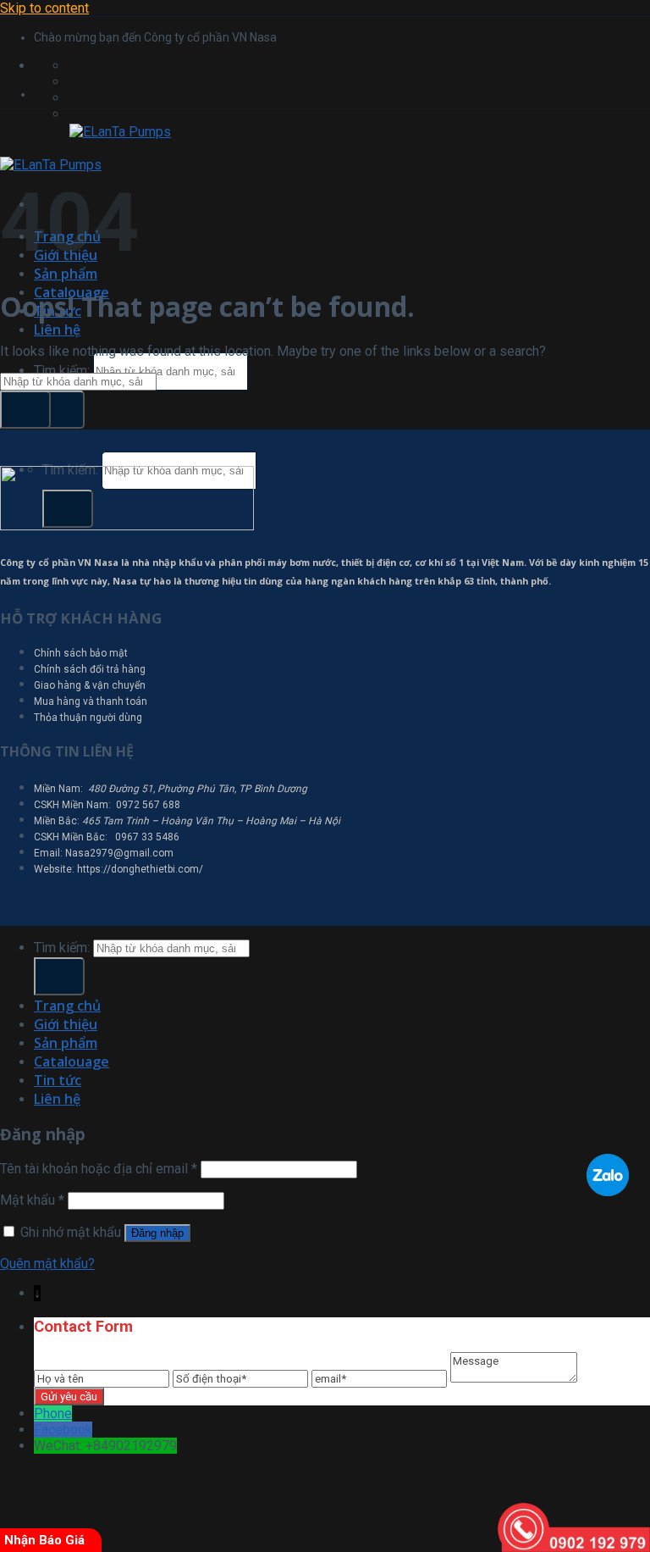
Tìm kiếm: (62, 371)
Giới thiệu (65, 1024)
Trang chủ (67, 1005)
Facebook (63, 1430)
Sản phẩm (65, 273)
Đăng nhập (157, 1233)
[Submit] (59, 410)
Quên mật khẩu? (47, 1263)
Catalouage (71, 1061)
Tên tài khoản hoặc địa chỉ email (98, 1169)
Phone (53, 1413)
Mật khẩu (32, 1200)
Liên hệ (57, 329)
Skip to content (44, 8)
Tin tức (57, 1080)
